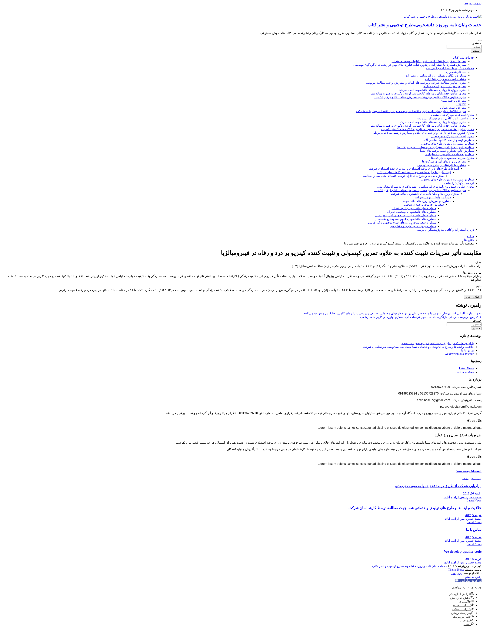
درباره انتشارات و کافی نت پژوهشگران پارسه (445, 118)
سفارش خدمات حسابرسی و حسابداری (449, 154)
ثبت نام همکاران (456, 71)
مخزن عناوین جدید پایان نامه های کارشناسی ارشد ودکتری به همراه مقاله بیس (417, 93)
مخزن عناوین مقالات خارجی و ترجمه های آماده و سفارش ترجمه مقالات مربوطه (416, 82)
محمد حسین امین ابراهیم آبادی (462, 497)
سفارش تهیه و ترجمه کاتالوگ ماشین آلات (448, 140)
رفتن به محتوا (473, 576)
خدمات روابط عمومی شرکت (433, 197)
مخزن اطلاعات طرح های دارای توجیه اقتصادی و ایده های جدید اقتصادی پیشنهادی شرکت (411, 111)
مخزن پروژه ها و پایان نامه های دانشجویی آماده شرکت (432, 89)
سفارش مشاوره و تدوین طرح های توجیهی (447, 143)
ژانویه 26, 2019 (472, 493)
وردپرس (456, 573)
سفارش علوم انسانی (453, 107)
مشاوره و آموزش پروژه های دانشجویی (427, 201)
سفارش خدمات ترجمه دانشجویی (423, 204)
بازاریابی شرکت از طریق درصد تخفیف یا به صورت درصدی (437, 343)
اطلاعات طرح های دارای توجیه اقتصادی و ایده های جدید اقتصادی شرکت (414, 168)
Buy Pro (461, 104)
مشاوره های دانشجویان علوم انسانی (413, 208)
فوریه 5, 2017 (473, 515)
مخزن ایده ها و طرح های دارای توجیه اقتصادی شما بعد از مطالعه (403, 175)
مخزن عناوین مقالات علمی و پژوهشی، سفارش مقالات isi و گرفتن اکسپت (420, 97)
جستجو (477, 43)
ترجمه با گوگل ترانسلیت (459, 183)
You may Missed (468, 471)
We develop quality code (459, 353)
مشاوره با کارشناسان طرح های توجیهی (441, 165)
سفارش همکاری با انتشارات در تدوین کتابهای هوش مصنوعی (428, 61)
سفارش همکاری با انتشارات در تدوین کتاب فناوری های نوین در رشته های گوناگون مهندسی (409, 64)
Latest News (466, 368)
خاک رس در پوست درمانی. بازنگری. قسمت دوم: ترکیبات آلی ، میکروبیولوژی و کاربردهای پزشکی (420, 317)
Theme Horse (456, 569)
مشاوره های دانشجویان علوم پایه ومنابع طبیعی (407, 218)
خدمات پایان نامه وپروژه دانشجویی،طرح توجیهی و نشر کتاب (424, 24)
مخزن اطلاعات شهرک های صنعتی (452, 114)
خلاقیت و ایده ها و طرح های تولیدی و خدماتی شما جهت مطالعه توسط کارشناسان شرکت (418, 346)
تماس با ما (467, 350)
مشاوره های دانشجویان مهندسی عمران (411, 211)
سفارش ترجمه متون (453, 100)
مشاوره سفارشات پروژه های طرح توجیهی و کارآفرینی (402, 222)
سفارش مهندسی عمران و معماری (444, 86)
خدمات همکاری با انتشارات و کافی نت (450, 68)
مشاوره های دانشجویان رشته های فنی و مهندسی (405, 215)
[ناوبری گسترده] (479, 40)
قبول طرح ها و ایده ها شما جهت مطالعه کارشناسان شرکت (414, 172)
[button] (468, 580)
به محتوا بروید (473, 3)
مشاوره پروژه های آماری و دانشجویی (413, 226)
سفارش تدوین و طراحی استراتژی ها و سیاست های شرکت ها (435, 147)
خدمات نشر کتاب (463, 57)
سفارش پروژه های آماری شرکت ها (444, 161)
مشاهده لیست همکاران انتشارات (445, 79)
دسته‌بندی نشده (464, 372)
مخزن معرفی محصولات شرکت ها (452, 157)
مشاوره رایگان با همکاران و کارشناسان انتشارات (435, 75)
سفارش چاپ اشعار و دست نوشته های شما (447, 150)
